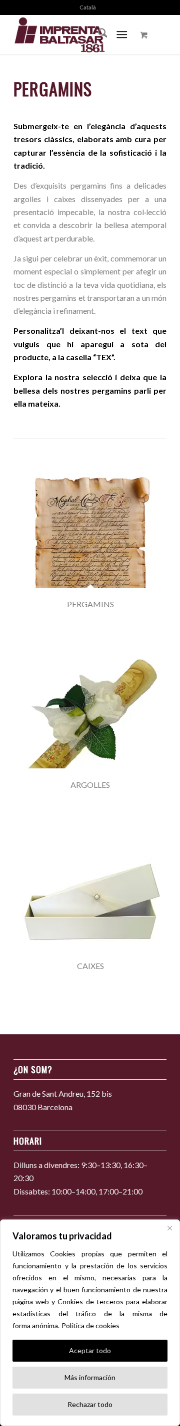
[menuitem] (87, 7)
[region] (90, 1322)
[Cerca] (170, 1228)
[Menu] (122, 34)
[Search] (98, 34)
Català (88, 7)
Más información (90, 1377)
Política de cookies (91, 1325)
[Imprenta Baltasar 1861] (75, 34)
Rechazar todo (90, 1404)
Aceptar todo (90, 1350)
